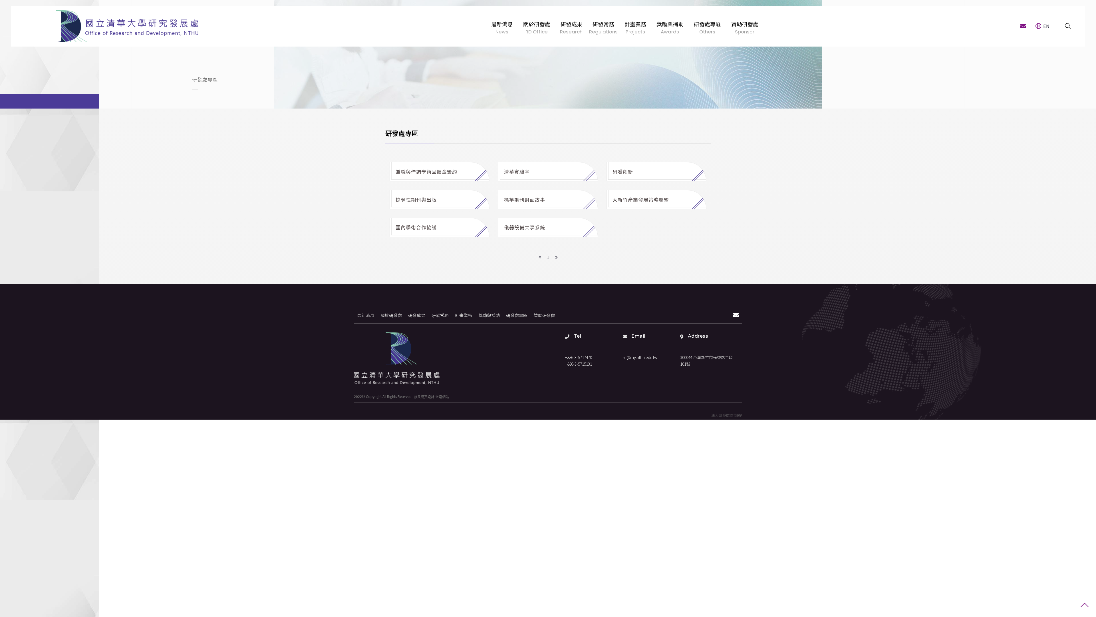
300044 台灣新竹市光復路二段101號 (706, 360)
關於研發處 (391, 315)
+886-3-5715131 (578, 364)
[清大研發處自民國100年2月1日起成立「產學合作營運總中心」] (397, 358)
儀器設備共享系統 (525, 227)
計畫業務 (463, 315)
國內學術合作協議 (417, 227)
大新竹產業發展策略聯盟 (641, 199)
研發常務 (440, 315)
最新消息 (365, 315)
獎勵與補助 (489, 315)
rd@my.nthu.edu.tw (640, 357)
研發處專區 (516, 315)
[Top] (1084, 605)
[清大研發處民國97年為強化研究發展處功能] (127, 26)
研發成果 (416, 315)
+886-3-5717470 (578, 357)
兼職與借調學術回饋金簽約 (427, 171)
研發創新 (623, 171)
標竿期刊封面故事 (525, 199)
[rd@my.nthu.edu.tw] (1023, 26)
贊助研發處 (544, 315)
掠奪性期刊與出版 (417, 199)
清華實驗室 (517, 171)
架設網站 (442, 396)
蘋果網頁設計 (424, 396)
